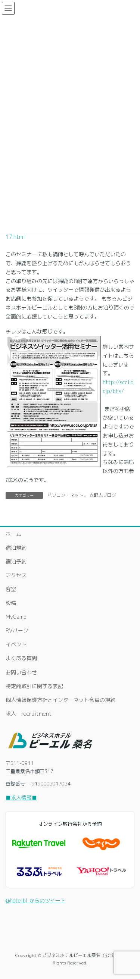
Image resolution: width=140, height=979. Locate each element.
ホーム (13, 533)
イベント (16, 644)
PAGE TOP (129, 943)
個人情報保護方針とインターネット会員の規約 (60, 699)
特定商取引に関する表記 (34, 686)
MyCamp (16, 616)
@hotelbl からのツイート (36, 900)
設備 (11, 602)
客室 (11, 589)
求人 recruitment (29, 713)
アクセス (16, 575)
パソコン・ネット (65, 495)
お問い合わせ (21, 672)
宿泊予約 (16, 561)
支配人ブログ (102, 495)
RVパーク (17, 630)
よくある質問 (21, 658)
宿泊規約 (16, 547)
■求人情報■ (21, 797)
